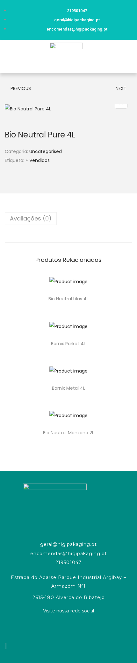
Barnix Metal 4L (68, 388)
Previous (21, 88)
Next (121, 88)
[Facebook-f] (68, 627)
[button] (7, 56)
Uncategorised (45, 151)
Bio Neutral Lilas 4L (68, 299)
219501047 (68, 562)
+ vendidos (37, 160)
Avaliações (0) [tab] (31, 218)
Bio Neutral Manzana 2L (68, 432)
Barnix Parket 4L (68, 343)
